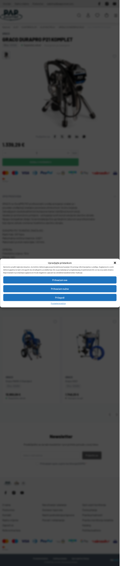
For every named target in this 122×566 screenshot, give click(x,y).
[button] (114, 262)
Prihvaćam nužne (60, 288)
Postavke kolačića (58, 303)
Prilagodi (59, 297)
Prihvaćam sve (59, 279)
